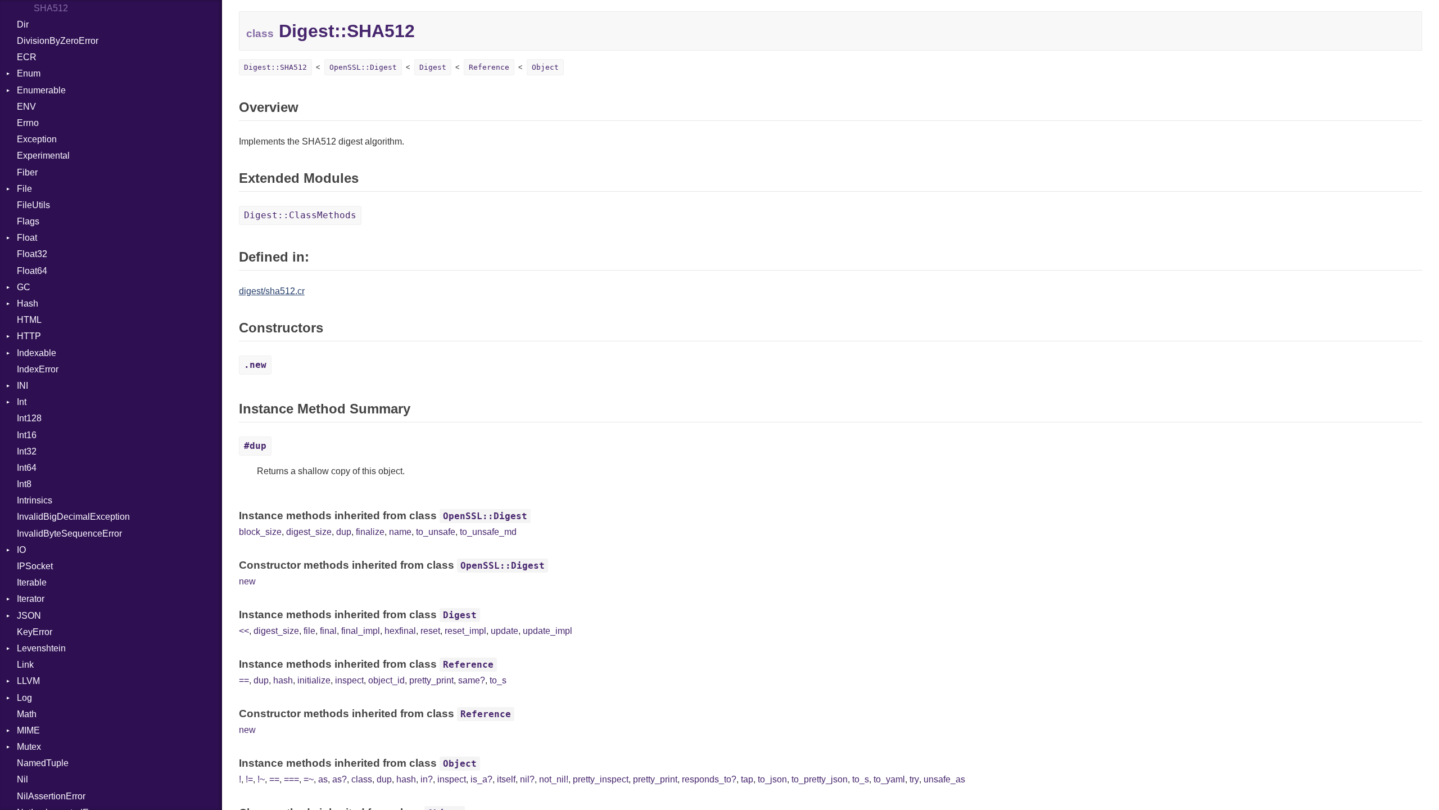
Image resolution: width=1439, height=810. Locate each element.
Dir (23, 24)
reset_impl (465, 631)
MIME (28, 730)
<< (244, 631)
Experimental (43, 155)
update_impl (547, 631)
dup (343, 532)
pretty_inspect (600, 779)
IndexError (37, 369)
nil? (527, 779)
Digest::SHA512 (275, 67)
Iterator (30, 599)
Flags (28, 221)
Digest (432, 67)
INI (22, 385)
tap (747, 779)
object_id (386, 680)
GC (23, 287)
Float (27, 237)
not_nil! (553, 779)
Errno (28, 123)
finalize (370, 532)
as (323, 779)
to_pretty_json (819, 779)
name (400, 532)
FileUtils (33, 205)
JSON (29, 615)
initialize (314, 680)
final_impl (360, 631)
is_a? (481, 779)
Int (21, 402)
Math (27, 714)
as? (339, 779)
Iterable (32, 582)
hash (283, 680)
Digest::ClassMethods (300, 215)
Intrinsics (34, 500)
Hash (27, 303)
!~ (261, 779)
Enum (28, 73)
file (309, 631)
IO (21, 550)
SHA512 (51, 8)
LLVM (28, 681)
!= (249, 779)
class (361, 779)
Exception (37, 139)
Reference (489, 67)
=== (291, 779)
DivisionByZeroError (57, 41)
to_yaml (889, 779)
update (504, 631)
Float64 (32, 271)
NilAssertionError (51, 796)
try (914, 779)
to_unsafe (435, 532)
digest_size (309, 532)
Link (25, 664)
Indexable (36, 353)
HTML (29, 320)
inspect (349, 680)
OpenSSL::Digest (363, 67)
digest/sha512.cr (272, 291)
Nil (22, 779)
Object (545, 67)
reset (430, 631)
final (328, 631)
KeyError (34, 632)
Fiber (27, 172)
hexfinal (400, 631)
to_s (498, 680)
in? (426, 779)
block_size (260, 532)
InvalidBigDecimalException (73, 516)
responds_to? (709, 779)
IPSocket (35, 566)
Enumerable (41, 90)
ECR (27, 57)
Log (24, 698)
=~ (309, 779)
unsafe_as (944, 779)
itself (506, 779)
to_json (772, 779)
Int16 (27, 435)
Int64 (27, 467)
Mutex (29, 747)
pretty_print (431, 680)
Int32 (27, 451)
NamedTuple (43, 763)
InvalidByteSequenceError (69, 533)
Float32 (32, 254)
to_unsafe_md (488, 532)
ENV (26, 106)
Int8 (24, 484)
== (244, 680)
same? (471, 680)
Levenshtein (41, 648)
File (24, 189)
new (247, 581)
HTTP (29, 336)
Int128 (29, 418)
